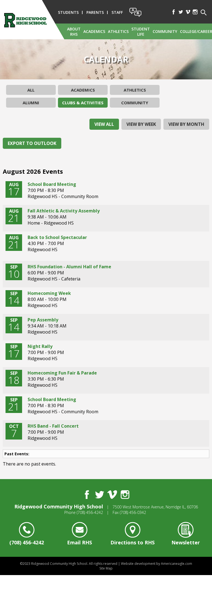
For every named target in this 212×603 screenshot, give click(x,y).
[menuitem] (74, 31)
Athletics (135, 90)
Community (134, 102)
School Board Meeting (52, 184)
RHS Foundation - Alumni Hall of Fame (69, 267)
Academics (83, 90)
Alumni (31, 102)
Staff (117, 12)
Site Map (106, 568)
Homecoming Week (49, 293)
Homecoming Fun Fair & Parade (62, 373)
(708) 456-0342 (133, 512)
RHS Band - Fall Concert (53, 426)
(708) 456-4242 (90, 512)
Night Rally (40, 346)
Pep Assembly (43, 320)
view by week (141, 124)
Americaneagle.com (176, 563)
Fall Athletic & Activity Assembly (64, 211)
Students (68, 12)
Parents (95, 12)
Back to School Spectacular (57, 237)
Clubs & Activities (83, 102)
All (31, 90)
